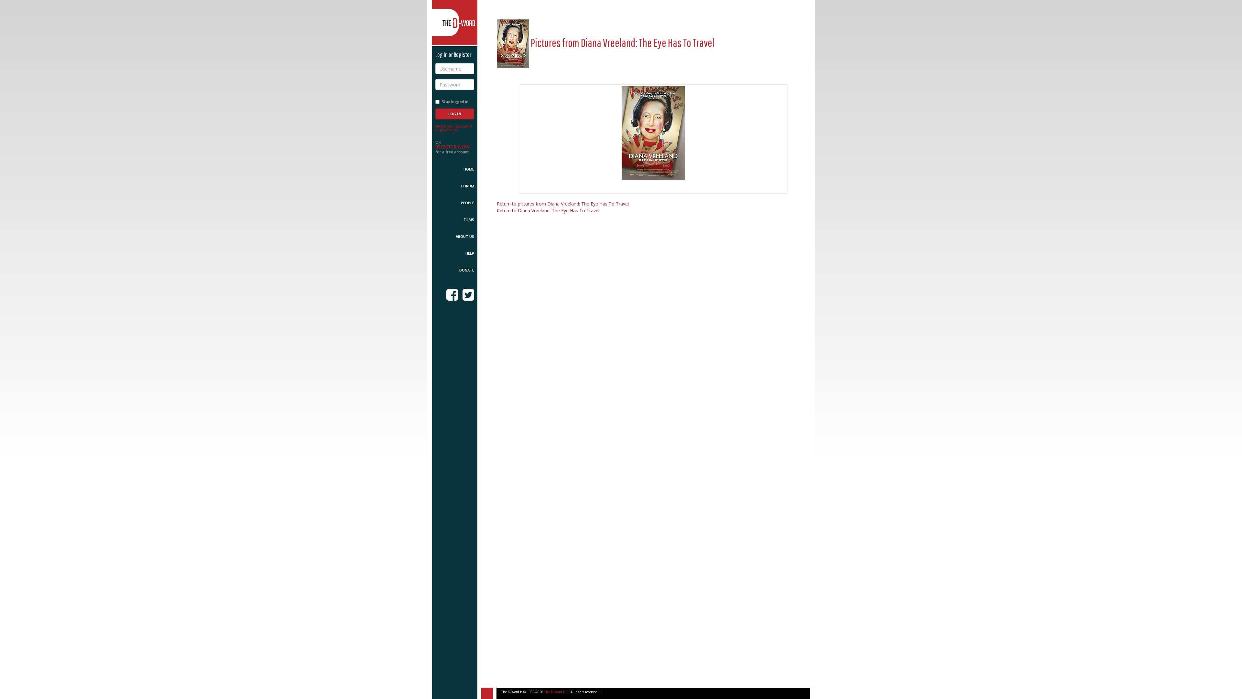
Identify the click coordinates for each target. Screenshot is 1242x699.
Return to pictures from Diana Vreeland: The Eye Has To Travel (563, 204)
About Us (465, 236)
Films (469, 219)
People (467, 202)
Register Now (452, 147)
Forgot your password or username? (453, 128)
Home (468, 169)
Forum (467, 185)
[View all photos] (513, 42)
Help (469, 253)
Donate (466, 270)
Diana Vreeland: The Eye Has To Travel (647, 42)
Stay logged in (455, 102)
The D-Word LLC (556, 692)
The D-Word (454, 22)
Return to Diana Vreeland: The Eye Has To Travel (548, 210)
